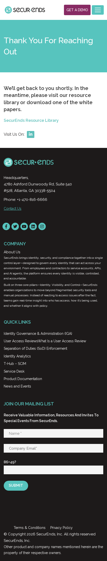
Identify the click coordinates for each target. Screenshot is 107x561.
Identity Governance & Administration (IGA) (38, 334)
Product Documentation (23, 379)
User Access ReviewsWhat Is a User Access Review (45, 341)
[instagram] (42, 226)
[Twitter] (15, 226)
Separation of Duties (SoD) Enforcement (35, 348)
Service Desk (14, 371)
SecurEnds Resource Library (31, 120)
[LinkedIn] (33, 226)
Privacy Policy (61, 528)
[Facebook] (6, 226)
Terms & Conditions (30, 528)
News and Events (17, 386)
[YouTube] (24, 226)
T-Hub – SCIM (15, 364)
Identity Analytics (17, 356)
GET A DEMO (77, 10)
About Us (12, 252)
